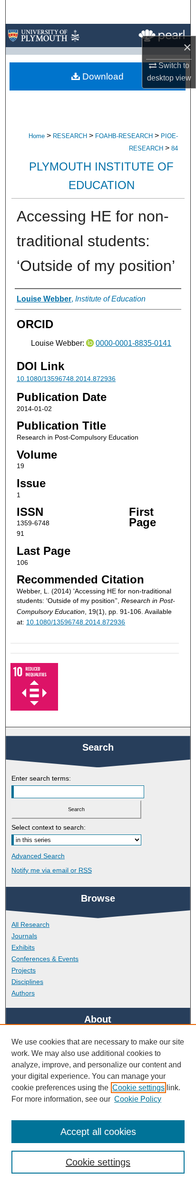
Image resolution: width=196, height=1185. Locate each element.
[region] (98, 1104)
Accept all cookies (98, 1131)
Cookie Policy (137, 1099)
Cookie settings (138, 1088)
